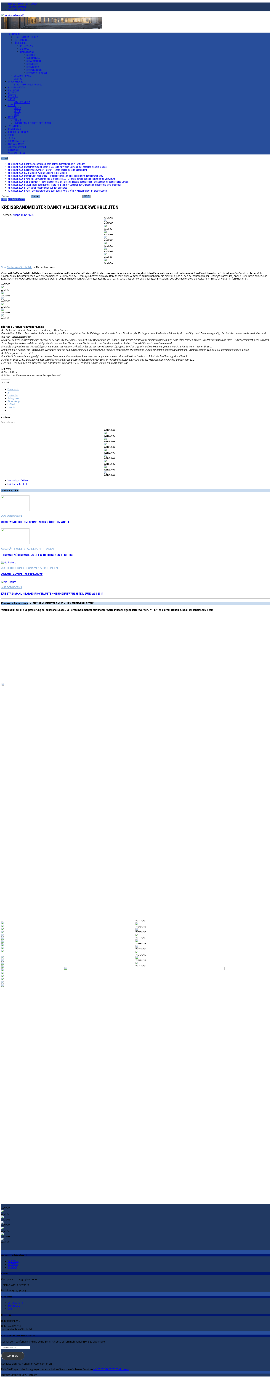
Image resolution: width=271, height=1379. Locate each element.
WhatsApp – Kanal (16, 9)
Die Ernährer (32, 63)
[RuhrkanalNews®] (135, 15)
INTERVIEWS (26, 45)
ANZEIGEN (13, 1264)
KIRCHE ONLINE (22, 102)
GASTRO (18, 78)
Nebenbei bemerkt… (17, 6)
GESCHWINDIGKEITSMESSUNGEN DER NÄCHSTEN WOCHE (35, 522)
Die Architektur (33, 60)
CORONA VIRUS (32, 568)
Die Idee (30, 54)
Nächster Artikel (17, 484)
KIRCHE (11, 99)
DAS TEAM (13, 1261)
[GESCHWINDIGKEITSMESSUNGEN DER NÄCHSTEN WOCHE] (15, 510)
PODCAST (13, 138)
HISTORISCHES (21, 40)
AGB (10, 1308)
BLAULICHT (13, 90)
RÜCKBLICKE (20, 42)
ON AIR (17, 120)
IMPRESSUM (14, 1305)
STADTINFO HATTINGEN (26, 37)
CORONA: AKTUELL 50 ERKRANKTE (22, 574)
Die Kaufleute (33, 66)
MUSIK (17, 111)
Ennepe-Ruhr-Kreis (23, 215)
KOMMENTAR (14, 129)
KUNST (17, 108)
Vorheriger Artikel (18, 480)
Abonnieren (13, 1355)
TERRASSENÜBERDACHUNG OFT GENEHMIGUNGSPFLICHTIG (37, 555)
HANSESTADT (27, 51)
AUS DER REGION (16, 87)
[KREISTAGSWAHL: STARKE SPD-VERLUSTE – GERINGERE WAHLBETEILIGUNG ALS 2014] (8, 582)
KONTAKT (12, 1267)
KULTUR (12, 105)
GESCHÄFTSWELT (23, 75)
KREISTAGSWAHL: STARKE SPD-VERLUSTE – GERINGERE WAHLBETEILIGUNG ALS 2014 (52, 593)
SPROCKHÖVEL (15, 81)
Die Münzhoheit (34, 69)
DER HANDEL (33, 57)
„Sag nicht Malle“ (16, 144)
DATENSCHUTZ (15, 1302)
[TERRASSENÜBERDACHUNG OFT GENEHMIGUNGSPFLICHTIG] (15, 543)
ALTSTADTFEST (16, 150)
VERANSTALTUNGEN (18, 141)
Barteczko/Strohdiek (19, 267)
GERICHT (12, 135)
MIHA (16, 114)
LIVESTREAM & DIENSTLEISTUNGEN (32, 123)
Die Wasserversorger (36, 72)
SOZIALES (13, 96)
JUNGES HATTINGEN (18, 132)
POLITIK (12, 93)
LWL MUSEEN (14, 126)
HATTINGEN (14, 34)
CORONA (24, 48)
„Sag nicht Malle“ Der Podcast (22, 4)
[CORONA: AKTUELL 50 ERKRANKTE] (8, 562)
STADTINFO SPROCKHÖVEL (28, 84)
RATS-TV (12, 117)
